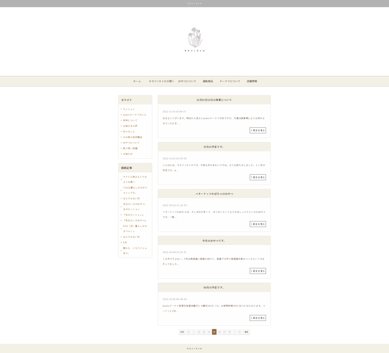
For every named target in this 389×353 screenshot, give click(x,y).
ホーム (137, 81)
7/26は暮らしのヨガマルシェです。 (135, 190)
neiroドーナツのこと (134, 114)
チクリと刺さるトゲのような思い (135, 179)
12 (199, 332)
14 (209, 332)
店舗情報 (252, 81)
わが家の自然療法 (132, 137)
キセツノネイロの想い (161, 81)
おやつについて (187, 81)
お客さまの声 (130, 125)
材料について (130, 120)
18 (230, 332)
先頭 (182, 332)
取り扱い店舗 (130, 148)
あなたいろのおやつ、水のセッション (135, 206)
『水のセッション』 (134, 214)
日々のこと (129, 131)
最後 (246, 332)
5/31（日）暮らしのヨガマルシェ (135, 228)
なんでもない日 (131, 198)
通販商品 (208, 81)
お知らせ (128, 153)
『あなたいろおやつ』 (135, 220)
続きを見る (259, 130)
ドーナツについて (230, 81)
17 (225, 332)
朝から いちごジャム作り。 (135, 250)
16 (219, 332)
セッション (129, 109)
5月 (125, 242)
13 (204, 332)
